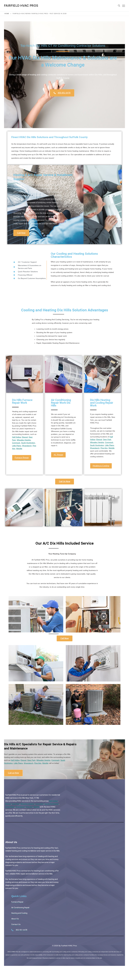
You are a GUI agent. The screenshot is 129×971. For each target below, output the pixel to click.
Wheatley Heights (24, 440)
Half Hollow (16, 437)
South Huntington (28, 443)
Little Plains (16, 446)
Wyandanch (27, 446)
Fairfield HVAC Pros (21, 5)
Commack (16, 443)
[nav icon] (123, 5)
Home (6, 13)
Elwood (25, 437)
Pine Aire (104, 448)
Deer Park (107, 439)
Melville (19, 449)
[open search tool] (119, 6)
